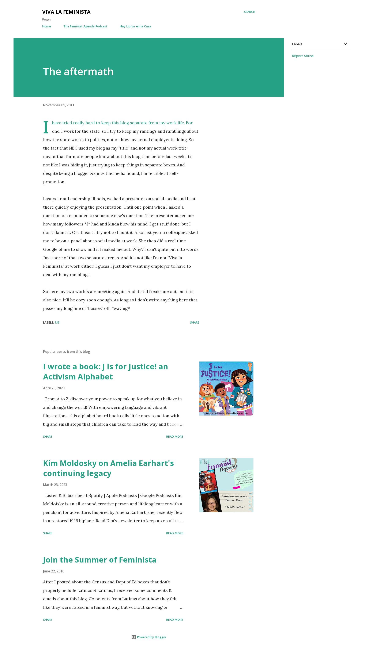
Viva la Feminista (66, 11)
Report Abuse (303, 56)
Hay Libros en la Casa (135, 26)
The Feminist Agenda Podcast (85, 26)
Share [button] (194, 322)
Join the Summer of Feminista (100, 560)
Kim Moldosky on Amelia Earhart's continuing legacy (108, 468)
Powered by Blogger (151, 637)
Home (46, 26)
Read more (174, 436)
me (57, 322)
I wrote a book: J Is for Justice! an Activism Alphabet (105, 371)
